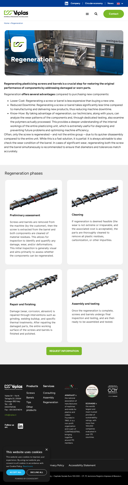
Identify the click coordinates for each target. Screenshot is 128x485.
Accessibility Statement (82, 465)
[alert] (26, 464)
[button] (96, 13)
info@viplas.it (10, 415)
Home (6, 23)
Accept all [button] (16, 472)
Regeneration (50, 402)
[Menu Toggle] (87, 13)
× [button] (46, 450)
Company (75, 3)
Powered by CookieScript (26, 478)
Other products (31, 408)
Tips (28, 402)
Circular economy (94, 3)
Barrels (30, 397)
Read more (28, 466)
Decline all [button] (36, 472)
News (110, 3)
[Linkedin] (66, 3)
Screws (30, 392)
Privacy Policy (56, 465)
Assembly (48, 397)
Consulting (49, 392)
